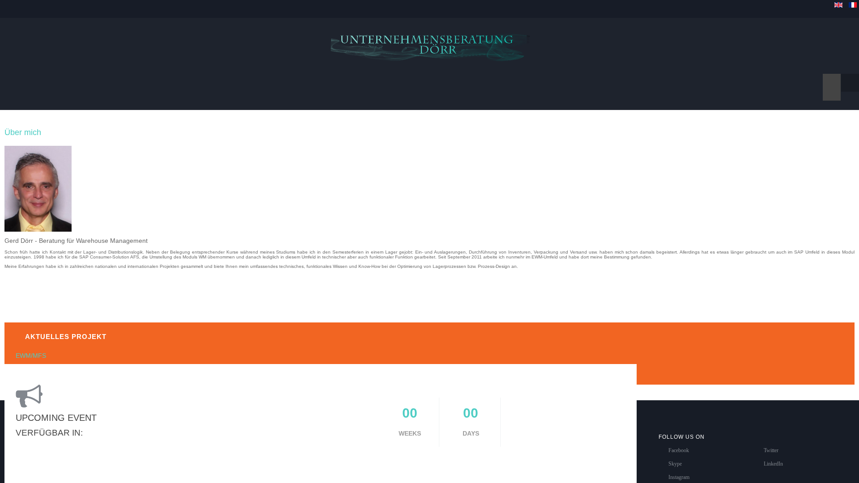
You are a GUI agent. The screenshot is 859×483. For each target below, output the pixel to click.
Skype (675, 455)
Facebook (678, 441)
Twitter (771, 441)
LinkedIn (773, 455)
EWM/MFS (31, 346)
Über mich (22, 123)
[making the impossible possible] (429, 41)
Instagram (678, 468)
